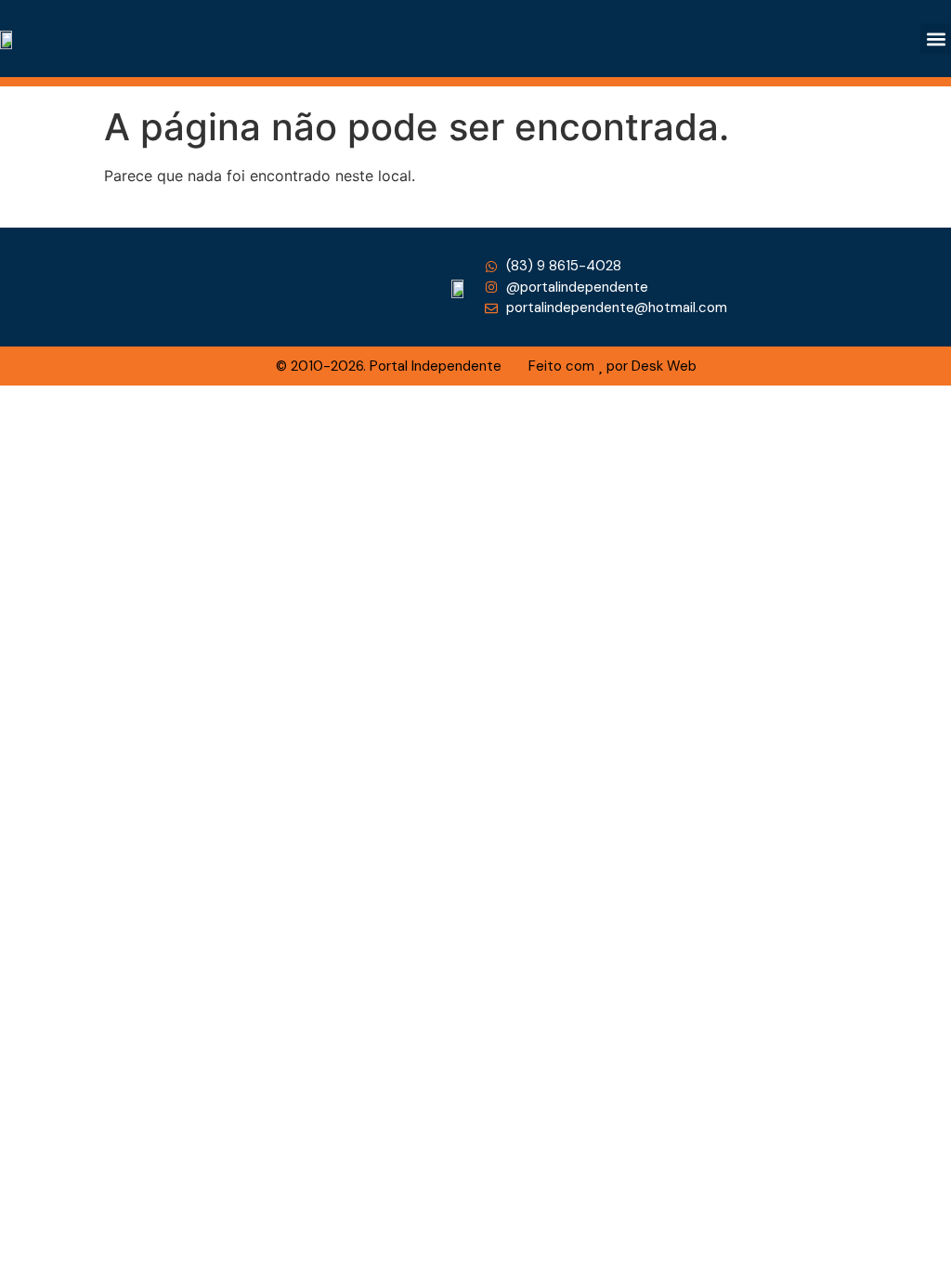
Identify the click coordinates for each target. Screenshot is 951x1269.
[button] (935, 38)
